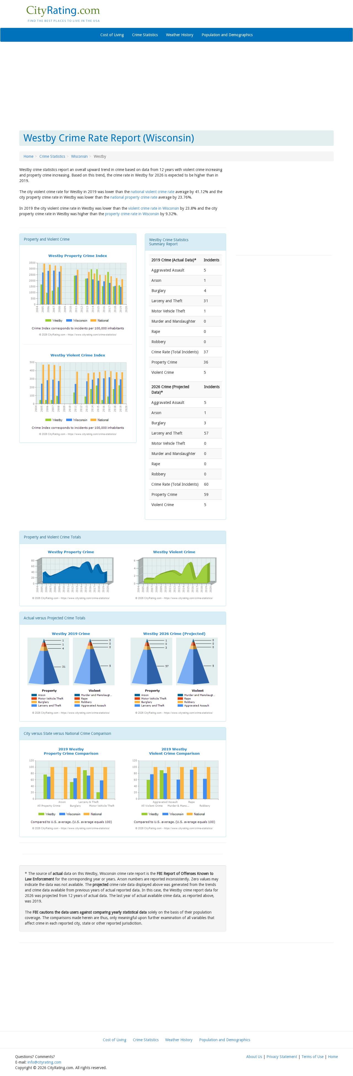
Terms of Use (312, 1056)
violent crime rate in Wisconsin (153, 208)
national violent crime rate (152, 192)
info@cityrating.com (44, 1062)
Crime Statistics (145, 35)
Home (28, 156)
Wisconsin (79, 156)
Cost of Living (112, 35)
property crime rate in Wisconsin (132, 214)
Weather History (179, 35)
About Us (254, 1056)
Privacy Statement (281, 1056)
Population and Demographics (227, 35)
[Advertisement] (176, 86)
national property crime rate (133, 197)
